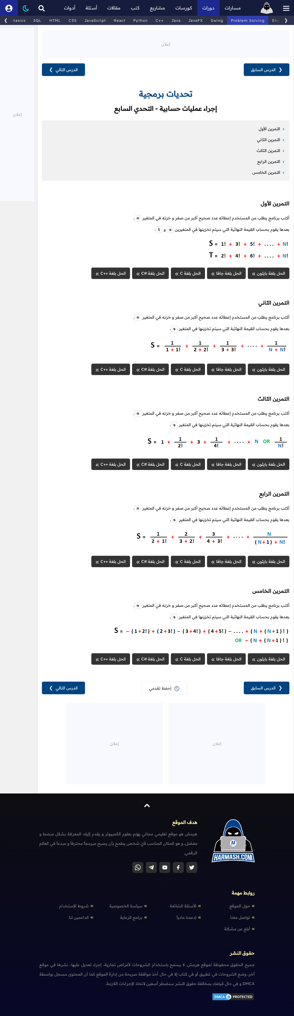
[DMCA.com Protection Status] (233, 999)
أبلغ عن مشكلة (237, 928)
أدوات (69, 8)
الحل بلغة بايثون (271, 273)
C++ (160, 20)
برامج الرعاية (131, 917)
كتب (135, 8)
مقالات (114, 8)
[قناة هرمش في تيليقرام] (151, 867)
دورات (208, 8)
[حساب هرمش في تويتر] (191, 867)
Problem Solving (247, 20)
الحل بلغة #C (153, 273)
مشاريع (157, 8)
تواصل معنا (240, 917)
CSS (73, 20)
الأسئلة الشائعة (183, 905)
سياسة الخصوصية (125, 905)
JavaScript (95, 20)
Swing (217, 20)
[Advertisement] (165, 43)
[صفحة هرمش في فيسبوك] (178, 867)
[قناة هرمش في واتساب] (137, 867)
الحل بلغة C (190, 273)
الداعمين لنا (79, 917)
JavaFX (195, 20)
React (119, 20)
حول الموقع (239, 905)
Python (140, 20)
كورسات (183, 8)
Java (176, 20)
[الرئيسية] (266, 8)
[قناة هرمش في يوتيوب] (164, 867)
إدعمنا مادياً (186, 917)
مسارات (233, 8)
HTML (55, 20)
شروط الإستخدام (74, 905)
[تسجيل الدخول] (9, 8)
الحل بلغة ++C (113, 273)
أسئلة (91, 8)
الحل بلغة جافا (228, 273)
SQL (37, 20)
